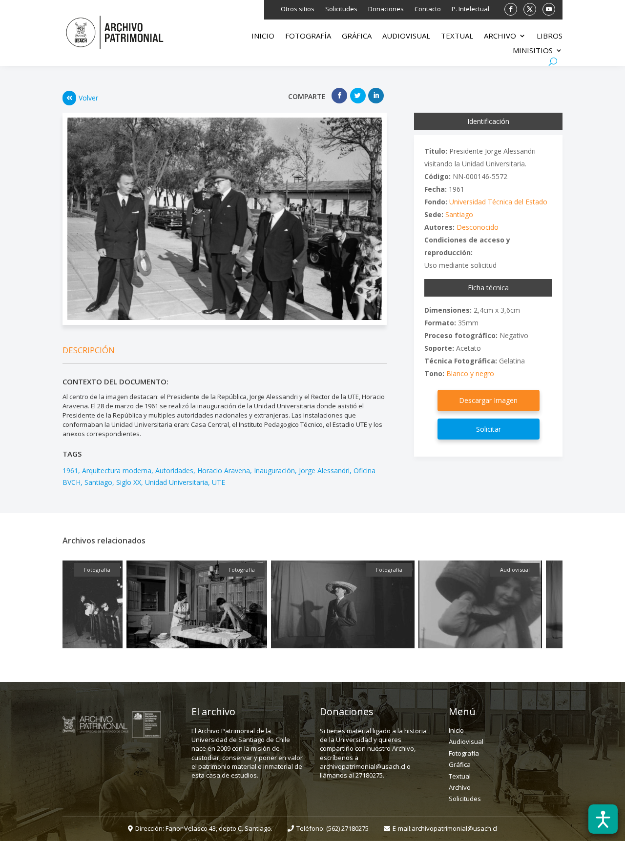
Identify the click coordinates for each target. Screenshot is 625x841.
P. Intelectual (470, 9)
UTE (218, 482)
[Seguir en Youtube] (548, 9)
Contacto (428, 9)
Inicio (262, 36)
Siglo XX (128, 482)
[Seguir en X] (529, 9)
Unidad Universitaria (176, 482)
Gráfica (357, 36)
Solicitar (488, 429)
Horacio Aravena (223, 470)
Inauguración (274, 470)
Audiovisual (406, 36)
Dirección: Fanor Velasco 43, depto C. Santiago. (203, 828)
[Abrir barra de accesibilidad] (603, 819)
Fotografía (308, 36)
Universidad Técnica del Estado (498, 201)
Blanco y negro (470, 373)
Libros (549, 36)
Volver (88, 97)
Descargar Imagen (488, 400)
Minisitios (533, 51)
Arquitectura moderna (116, 470)
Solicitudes (341, 9)
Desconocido (478, 227)
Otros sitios (297, 9)
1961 (70, 470)
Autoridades (174, 470)
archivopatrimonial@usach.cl (454, 828)
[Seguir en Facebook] (510, 9)
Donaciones (386, 9)
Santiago (98, 482)
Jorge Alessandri (324, 470)
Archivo (500, 36)
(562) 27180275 (347, 828)
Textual (457, 36)
